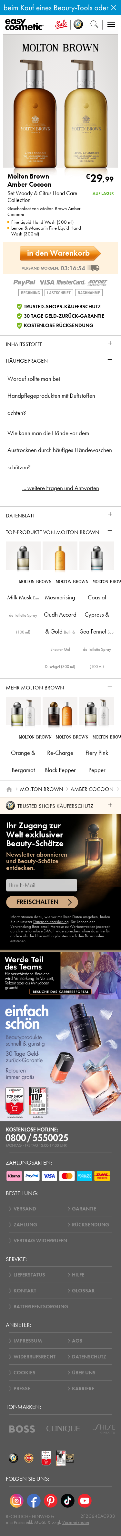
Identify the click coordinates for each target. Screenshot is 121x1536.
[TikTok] (67, 1500)
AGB (77, 1340)
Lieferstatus (29, 1274)
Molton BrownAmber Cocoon (29, 180)
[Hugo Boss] (22, 1429)
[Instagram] (16, 1500)
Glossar (83, 1290)
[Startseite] (9, 789)
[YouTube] (84, 1500)
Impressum (28, 1340)
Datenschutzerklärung (51, 921)
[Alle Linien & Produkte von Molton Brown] (60, 47)
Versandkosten (75, 1522)
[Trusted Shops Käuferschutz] (13, 1458)
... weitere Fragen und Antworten (60, 488)
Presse (22, 1388)
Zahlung (25, 1224)
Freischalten (38, 902)
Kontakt (25, 1290)
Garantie (84, 1208)
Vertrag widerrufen (40, 1240)
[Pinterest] (50, 1500)
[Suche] (94, 24)
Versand (25, 1208)
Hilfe (78, 1274)
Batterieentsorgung (41, 1306)
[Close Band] (113, 7)
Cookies (24, 1372)
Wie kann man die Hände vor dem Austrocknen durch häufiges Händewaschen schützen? (59, 450)
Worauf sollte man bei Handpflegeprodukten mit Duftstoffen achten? (51, 396)
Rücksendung (90, 1224)
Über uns (84, 1372)
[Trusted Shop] (78, 24)
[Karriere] (60, 975)
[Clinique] (63, 1429)
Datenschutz (89, 1356)
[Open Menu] (26, 24)
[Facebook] (33, 1500)
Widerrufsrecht (34, 1356)
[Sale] (61, 24)
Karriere (83, 1388)
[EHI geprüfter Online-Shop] (29, 1458)
